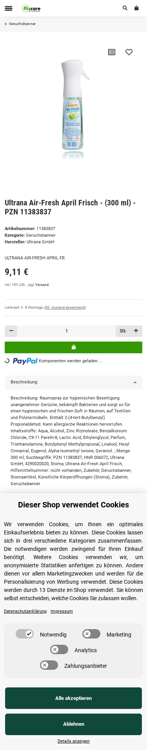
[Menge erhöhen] (135, 331)
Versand (42, 285)
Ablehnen (73, 724)
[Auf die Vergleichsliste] (111, 52)
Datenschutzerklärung (25, 611)
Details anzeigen (74, 741)
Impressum (62, 611)
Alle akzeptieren (73, 698)
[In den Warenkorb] (73, 347)
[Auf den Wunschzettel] (129, 52)
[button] (125, 8)
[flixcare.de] (31, 8)
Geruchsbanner (41, 235)
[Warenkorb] (136, 8)
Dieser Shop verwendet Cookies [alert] (73, 504)
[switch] (25, 633)
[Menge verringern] (11, 331)
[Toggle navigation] (9, 8)
